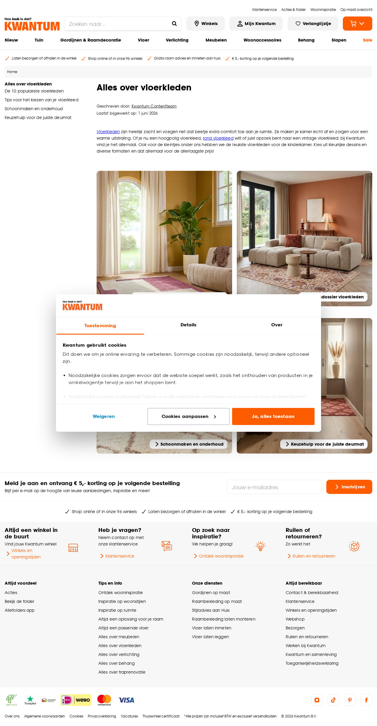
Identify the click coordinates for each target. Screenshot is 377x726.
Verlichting (177, 39)
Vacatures (129, 716)
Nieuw (11, 39)
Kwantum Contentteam (154, 106)
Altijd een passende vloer (123, 627)
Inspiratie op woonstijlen (122, 601)
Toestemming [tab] (100, 325)
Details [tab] (189, 325)
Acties (11, 592)
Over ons (12, 716)
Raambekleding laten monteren (223, 618)
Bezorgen (295, 627)
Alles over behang (116, 663)
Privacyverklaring (102, 716)
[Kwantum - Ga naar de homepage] (32, 24)
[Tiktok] (333, 700)
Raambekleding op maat (217, 601)
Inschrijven (353, 486)
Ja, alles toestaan (273, 416)
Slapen (339, 39)
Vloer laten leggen (210, 636)
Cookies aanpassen (185, 416)
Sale (367, 39)
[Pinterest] (350, 700)
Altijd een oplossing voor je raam (130, 618)
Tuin (39, 39)
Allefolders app (19, 610)
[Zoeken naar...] (174, 23)
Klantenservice (119, 555)
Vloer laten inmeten (211, 627)
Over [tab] (276, 325)
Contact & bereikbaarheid (312, 592)
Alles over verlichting (118, 654)
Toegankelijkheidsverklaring (312, 663)
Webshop (295, 618)
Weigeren (104, 416)
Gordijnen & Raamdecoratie (90, 39)
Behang (306, 39)
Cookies (76, 716)
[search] (122, 23)
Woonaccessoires (262, 39)
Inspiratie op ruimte (117, 610)
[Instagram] (317, 700)
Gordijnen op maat (211, 592)
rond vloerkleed (218, 137)
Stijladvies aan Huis (210, 610)
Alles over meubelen (118, 636)
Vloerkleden (108, 131)
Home (12, 72)
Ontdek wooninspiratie (221, 555)
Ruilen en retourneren (314, 555)
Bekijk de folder (19, 601)
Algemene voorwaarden (44, 716)
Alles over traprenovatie (121, 671)
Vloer (143, 39)
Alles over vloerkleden (119, 645)
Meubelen (216, 39)
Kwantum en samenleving (311, 654)
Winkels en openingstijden (26, 553)
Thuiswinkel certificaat (161, 716)
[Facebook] (366, 700)
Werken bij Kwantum (305, 645)
